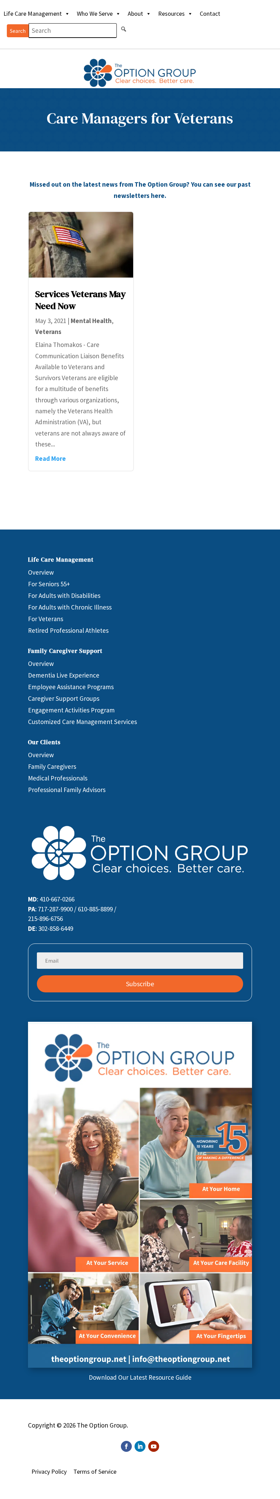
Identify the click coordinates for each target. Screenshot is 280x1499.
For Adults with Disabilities (64, 595)
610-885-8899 (95, 909)
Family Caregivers (52, 766)
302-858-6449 (55, 928)
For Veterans (45, 619)
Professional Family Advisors (67, 790)
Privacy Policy (49, 1471)
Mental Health (91, 321)
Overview (41, 572)
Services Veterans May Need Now (80, 299)
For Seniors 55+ (49, 584)
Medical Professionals (57, 778)
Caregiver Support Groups (63, 698)
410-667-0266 (57, 899)
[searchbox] (73, 30)
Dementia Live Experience (63, 675)
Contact (210, 13)
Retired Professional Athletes (68, 630)
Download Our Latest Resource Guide (140, 1377)
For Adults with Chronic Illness (70, 607)
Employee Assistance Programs (71, 687)
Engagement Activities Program (71, 710)
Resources (171, 13)
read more (50, 458)
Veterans (48, 331)
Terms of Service (94, 1471)
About (135, 13)
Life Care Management (32, 13)
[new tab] (140, 1365)
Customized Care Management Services (82, 722)
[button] (123, 29)
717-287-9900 (55, 909)
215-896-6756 (45, 918)
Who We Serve (95, 13)
